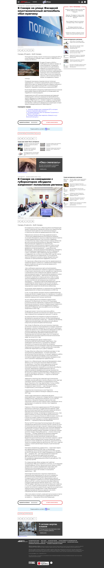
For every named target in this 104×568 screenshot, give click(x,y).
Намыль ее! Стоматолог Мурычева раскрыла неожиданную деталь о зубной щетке (77, 56)
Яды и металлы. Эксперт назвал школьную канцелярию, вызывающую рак (77, 47)
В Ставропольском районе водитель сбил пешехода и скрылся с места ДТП (30, 149)
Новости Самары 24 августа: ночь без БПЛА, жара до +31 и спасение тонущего (75, 11)
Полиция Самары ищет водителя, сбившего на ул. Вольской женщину (53, 144)
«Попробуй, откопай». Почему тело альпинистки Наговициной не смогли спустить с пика (77, 51)
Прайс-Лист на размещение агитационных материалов (53, 542)
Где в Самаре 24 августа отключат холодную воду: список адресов (75, 22)
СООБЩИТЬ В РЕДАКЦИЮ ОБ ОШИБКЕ (54, 543)
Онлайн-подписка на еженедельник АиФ (68, 540)
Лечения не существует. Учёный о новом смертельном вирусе (77, 60)
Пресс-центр (43, 540)
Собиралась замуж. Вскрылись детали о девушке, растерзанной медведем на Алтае (77, 194)
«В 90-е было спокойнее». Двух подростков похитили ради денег (77, 42)
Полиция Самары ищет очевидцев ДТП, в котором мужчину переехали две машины (42, 110)
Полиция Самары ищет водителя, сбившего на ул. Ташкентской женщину (53, 149)
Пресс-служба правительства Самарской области (35, 218)
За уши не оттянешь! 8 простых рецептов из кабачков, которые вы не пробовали (78, 185)
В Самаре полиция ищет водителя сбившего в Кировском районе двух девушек (31, 144)
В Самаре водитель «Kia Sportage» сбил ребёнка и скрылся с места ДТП (31, 153)
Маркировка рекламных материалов (37, 543)
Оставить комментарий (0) (52, 122)
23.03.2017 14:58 (21, 5)
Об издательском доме (34, 540)
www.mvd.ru (20, 46)
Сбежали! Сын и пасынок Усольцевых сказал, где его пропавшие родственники (78, 203)
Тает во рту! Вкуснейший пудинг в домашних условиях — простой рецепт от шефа (77, 199)
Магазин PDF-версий (52, 540)
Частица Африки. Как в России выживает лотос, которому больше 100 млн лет (77, 189)
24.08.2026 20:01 (21, 176)
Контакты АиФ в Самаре (72, 542)
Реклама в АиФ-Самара (34, 542)
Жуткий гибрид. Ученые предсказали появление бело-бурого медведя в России (78, 180)
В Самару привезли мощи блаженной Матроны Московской (75, 28)
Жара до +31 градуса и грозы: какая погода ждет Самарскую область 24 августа (75, 16)
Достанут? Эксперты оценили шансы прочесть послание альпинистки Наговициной (78, 65)
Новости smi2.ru (22, 172)
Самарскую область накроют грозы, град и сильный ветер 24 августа (75, 33)
